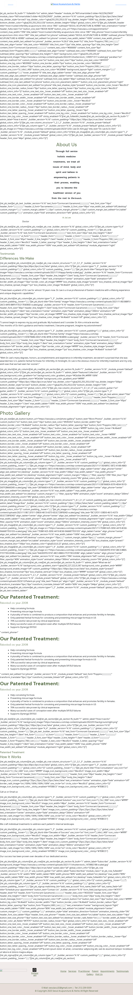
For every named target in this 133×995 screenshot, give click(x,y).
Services (72, 971)
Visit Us (99, 974)
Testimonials (122, 971)
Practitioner (84, 971)
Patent (95, 971)
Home (63, 971)
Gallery (90, 974)
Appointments (107, 971)
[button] (11, 4)
